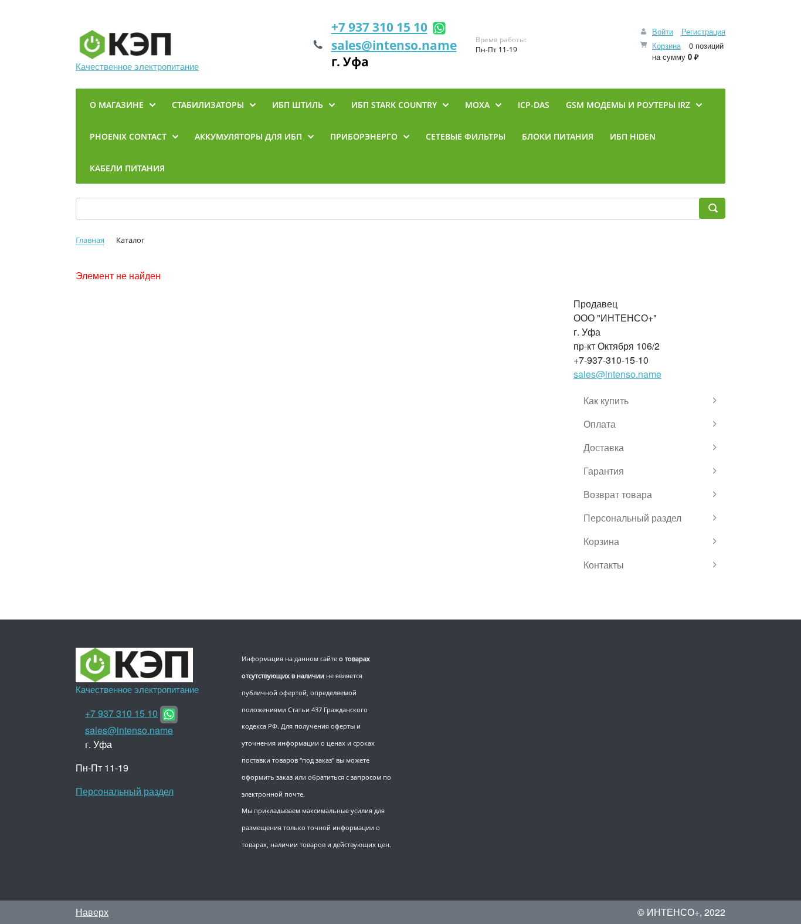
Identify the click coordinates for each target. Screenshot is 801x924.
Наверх (92, 912)
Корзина (666, 45)
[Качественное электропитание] (137, 44)
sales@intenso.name (394, 45)
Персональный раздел (125, 791)
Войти (662, 31)
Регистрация (703, 31)
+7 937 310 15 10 (379, 27)
